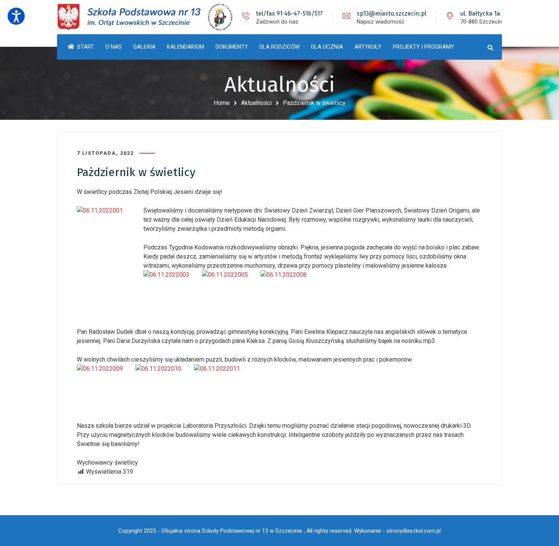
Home (222, 102)
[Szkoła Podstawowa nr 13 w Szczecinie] (146, 17)
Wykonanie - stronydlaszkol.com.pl (397, 530)
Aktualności (256, 102)
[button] (16, 16)
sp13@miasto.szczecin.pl (391, 13)
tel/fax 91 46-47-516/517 (289, 13)
